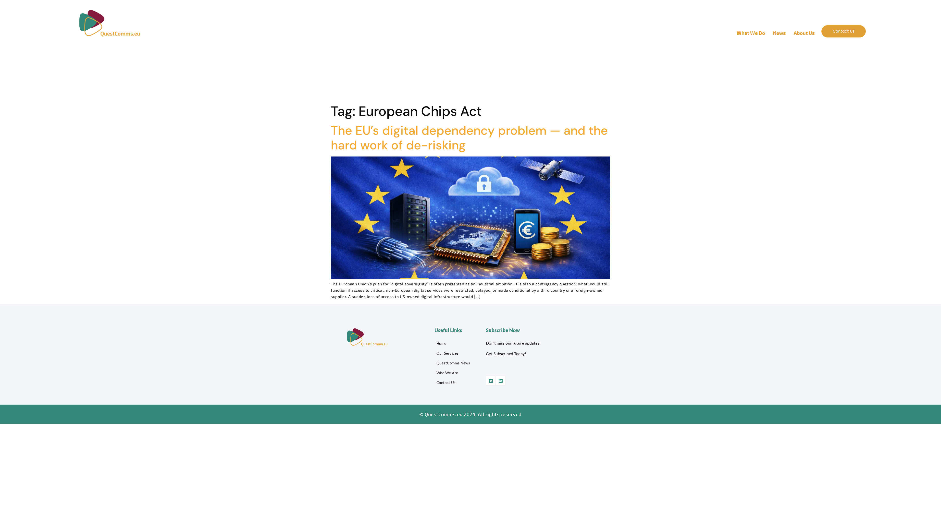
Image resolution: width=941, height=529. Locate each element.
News (779, 33)
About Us (804, 33)
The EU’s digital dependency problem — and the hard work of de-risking (469, 137)
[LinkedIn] (501, 380)
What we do (751, 33)
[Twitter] (491, 380)
